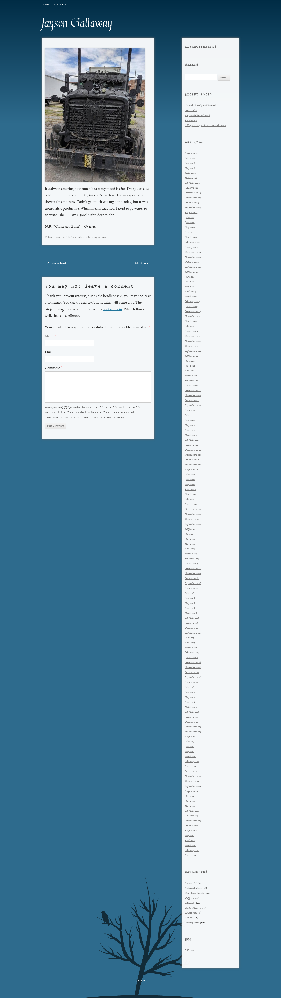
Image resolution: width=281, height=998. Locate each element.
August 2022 (191, 356)
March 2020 (191, 494)
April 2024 (190, 291)
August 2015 (191, 737)
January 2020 (192, 504)
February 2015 (192, 761)
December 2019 (193, 509)
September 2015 (193, 732)
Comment (53, 368)
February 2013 (192, 850)
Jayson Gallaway (77, 23)
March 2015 (191, 756)
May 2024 (190, 287)
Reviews (189, 918)
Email (50, 352)
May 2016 (190, 697)
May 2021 (190, 425)
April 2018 (190, 608)
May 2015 (190, 751)
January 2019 (191, 563)
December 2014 (193, 771)
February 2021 (192, 440)
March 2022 (191, 376)
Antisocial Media (193, 888)
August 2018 (191, 588)
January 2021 (191, 445)
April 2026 (190, 173)
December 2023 (193, 311)
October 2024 (192, 262)
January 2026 (191, 188)
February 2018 (192, 618)
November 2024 (193, 257)
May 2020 (190, 484)
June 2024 (190, 282)
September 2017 (193, 633)
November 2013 (193, 821)
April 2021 (190, 430)
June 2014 (190, 801)
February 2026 (192, 183)
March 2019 (191, 554)
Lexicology (190, 903)
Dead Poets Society (194, 893)
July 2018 (189, 593)
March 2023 (191, 321)
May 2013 (190, 835)
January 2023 (191, 331)
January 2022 (191, 385)
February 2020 (192, 499)
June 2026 (190, 163)
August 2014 (191, 791)
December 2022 (193, 336)
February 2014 (192, 811)
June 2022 (190, 366)
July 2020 (190, 474)
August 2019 (191, 529)
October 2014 (192, 781)
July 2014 (189, 796)
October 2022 (192, 346)
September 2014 (193, 786)
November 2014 (193, 776)
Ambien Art (191, 883)
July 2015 (189, 741)
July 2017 (189, 638)
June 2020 (190, 479)
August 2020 (191, 470)
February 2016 (192, 712)
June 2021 (190, 420)
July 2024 (190, 277)
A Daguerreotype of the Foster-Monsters (205, 125)
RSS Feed (190, 950)
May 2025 (190, 227)
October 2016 (192, 672)
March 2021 (191, 435)
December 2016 (193, 662)
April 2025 (190, 232)
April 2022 (190, 371)
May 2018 (190, 603)
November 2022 (193, 341)
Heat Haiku (191, 110)
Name (50, 336)
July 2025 (189, 217)
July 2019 (189, 534)
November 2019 (193, 514)
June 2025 (190, 222)
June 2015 (190, 746)
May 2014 (190, 806)
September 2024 (193, 267)
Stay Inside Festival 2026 (197, 115)
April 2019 (190, 549)
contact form (112, 309)
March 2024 (191, 296)
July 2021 (189, 415)
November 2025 (193, 198)
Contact (60, 4)
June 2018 (190, 598)
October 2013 (191, 826)
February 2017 (192, 652)
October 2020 (192, 460)
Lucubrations (77, 237)
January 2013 (191, 855)
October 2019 (192, 519)
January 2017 (191, 657)
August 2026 (191, 153)
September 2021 (193, 405)
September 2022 (193, 351)
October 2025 (192, 202)
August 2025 (191, 212)
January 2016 (191, 717)
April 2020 (190, 489)
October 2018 (192, 578)
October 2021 (192, 400)
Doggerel (189, 898)
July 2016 (189, 687)
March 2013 (191, 845)
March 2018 (191, 613)
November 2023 (193, 316)
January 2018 (191, 623)
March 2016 (191, 707)
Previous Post (54, 263)
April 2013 (190, 840)
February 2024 (192, 301)
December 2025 (193, 193)
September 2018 (193, 583)
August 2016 (191, 682)
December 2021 (193, 390)
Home (45, 4)
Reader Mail (191, 913)
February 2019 (192, 559)
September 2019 (193, 524)
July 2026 (190, 158)
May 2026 (190, 168)
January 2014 (191, 816)
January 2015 (191, 766)
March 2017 (191, 648)
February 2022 (192, 381)
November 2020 (193, 455)
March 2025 (191, 237)
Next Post (144, 263)
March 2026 (191, 178)
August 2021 (191, 410)
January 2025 (191, 247)
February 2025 (192, 242)
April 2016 (190, 702)
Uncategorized (192, 923)
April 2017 (190, 643)
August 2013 (191, 830)
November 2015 (193, 727)
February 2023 (192, 326)
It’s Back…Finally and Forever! (200, 105)
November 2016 (193, 667)
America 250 (191, 120)
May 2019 (190, 544)
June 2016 (190, 692)
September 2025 (193, 207)
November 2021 (193, 395)
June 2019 (190, 539)
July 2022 (190, 361)
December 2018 (193, 568)
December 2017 (193, 628)
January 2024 (191, 306)
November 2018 (193, 573)
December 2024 (193, 252)
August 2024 (191, 272)
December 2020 (193, 450)
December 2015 (192, 722)
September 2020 (193, 465)
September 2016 (193, 677)
